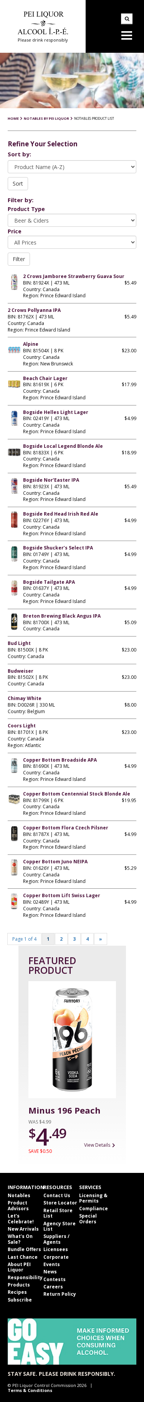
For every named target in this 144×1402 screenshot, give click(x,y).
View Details (97, 1145)
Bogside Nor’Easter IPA (51, 480)
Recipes (17, 1292)
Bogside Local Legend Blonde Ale (63, 446)
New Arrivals (23, 1229)
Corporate (56, 1257)
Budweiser (20, 671)
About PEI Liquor (19, 1267)
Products (19, 1284)
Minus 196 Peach (64, 1110)
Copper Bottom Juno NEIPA (55, 861)
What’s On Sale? (20, 1239)
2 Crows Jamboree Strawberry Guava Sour (73, 276)
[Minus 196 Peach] (72, 1039)
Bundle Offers (24, 1249)
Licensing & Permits (93, 1198)
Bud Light (19, 643)
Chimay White (24, 698)
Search (126, 18)
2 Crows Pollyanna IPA (34, 310)
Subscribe (20, 1299)
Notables (19, 1195)
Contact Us (56, 1195)
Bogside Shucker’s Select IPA (58, 547)
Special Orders (88, 1218)
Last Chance (23, 1257)
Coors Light (22, 725)
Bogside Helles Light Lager (55, 412)
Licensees (55, 1249)
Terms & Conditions (30, 1390)
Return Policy (59, 1294)
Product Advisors (18, 1205)
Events (51, 1264)
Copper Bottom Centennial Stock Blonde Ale (76, 794)
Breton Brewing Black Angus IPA (62, 616)
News (50, 1271)
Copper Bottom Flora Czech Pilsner (65, 827)
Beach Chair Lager (45, 378)
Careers (53, 1286)
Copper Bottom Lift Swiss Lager (61, 895)
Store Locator (60, 1202)
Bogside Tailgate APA (49, 582)
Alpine (30, 344)
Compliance (93, 1208)
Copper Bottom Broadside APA (60, 760)
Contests (54, 1279)
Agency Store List (59, 1226)
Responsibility (25, 1277)
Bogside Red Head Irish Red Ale (60, 514)
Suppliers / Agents (56, 1239)
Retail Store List (58, 1213)
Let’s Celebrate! (21, 1218)
